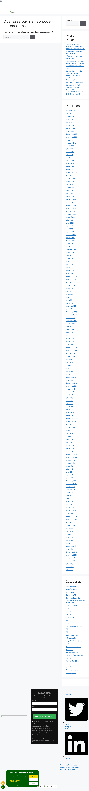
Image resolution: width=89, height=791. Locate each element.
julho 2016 (69, 469)
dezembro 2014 (71, 516)
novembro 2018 (71, 386)
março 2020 (70, 338)
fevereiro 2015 (71, 510)
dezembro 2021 (71, 276)
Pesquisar (69, 20)
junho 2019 (70, 365)
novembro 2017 (71, 421)
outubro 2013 (70, 558)
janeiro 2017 (70, 451)
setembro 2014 (71, 525)
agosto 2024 (70, 181)
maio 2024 (69, 190)
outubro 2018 (70, 389)
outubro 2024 (70, 175)
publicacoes (70, 664)
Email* (34, 706)
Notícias (68, 644)
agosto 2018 (70, 395)
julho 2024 (69, 184)
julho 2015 (69, 496)
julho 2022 (69, 255)
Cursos (68, 614)
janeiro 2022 (70, 273)
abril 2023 (69, 229)
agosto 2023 (70, 217)
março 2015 (70, 507)
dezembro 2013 (71, 552)
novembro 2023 (71, 208)
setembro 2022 (71, 250)
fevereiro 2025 (71, 164)
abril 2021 (69, 300)
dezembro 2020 (71, 312)
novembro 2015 (71, 484)
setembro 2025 (71, 143)
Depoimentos (70, 617)
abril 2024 (69, 193)
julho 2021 (69, 291)
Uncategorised (71, 673)
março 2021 (70, 303)
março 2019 (70, 374)
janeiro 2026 (70, 131)
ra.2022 (68, 667)
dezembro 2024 (71, 170)
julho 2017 (69, 433)
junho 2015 (69, 499)
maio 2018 (69, 404)
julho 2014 (69, 531)
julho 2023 (69, 220)
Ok (83, 23)
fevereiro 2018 (71, 413)
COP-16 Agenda (71, 605)
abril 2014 (69, 540)
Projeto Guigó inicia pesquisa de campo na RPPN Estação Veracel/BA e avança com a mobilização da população (75, 49)
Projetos (69, 658)
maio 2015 (69, 502)
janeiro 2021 (70, 309)
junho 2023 (70, 223)
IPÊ (67, 629)
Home (68, 623)
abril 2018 (69, 407)
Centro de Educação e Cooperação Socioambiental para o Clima (75, 600)
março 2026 (70, 125)
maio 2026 (69, 119)
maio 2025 (69, 155)
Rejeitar (33, 779)
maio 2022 (69, 261)
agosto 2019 (70, 359)
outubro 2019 (70, 353)
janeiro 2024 (70, 202)
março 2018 (70, 410)
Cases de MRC (71, 595)
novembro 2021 (71, 279)
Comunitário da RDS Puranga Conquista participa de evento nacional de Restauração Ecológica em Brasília (74, 89)
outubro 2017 (70, 424)
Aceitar (33, 783)
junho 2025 (70, 152)
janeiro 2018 (70, 416)
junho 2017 (69, 436)
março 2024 (70, 196)
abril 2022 (69, 264)
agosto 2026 (70, 110)
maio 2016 (69, 475)
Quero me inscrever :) (44, 716)
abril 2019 (69, 371)
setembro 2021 (71, 285)
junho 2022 (70, 258)
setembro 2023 (71, 214)
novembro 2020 (71, 315)
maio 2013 (69, 570)
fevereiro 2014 (71, 546)
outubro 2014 (70, 522)
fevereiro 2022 (71, 270)
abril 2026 (69, 122)
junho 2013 (70, 567)
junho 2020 (70, 330)
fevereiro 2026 (71, 128)
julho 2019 (69, 362)
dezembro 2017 (71, 419)
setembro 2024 (71, 178)
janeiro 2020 (70, 344)
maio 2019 (69, 368)
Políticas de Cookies (67, 769)
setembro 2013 (71, 561)
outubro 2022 (70, 247)
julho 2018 (69, 398)
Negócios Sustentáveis (74, 641)
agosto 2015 (70, 493)
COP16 (68, 608)
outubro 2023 (70, 211)
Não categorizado (72, 638)
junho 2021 (69, 294)
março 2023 (70, 232)
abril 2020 (69, 336)
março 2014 (70, 543)
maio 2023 (69, 226)
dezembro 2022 (71, 241)
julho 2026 (69, 113)
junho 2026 (70, 116)
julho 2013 (69, 564)
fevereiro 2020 (71, 341)
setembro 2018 (71, 392)
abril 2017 (69, 442)
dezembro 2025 (71, 134)
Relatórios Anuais (72, 670)
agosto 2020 (70, 324)
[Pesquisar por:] (16, 37)
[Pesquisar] (32, 37)
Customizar (33, 776)
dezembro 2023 (71, 205)
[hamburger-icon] (81, 5)
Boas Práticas (70, 592)
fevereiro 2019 (71, 377)
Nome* (34, 700)
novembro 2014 (71, 519)
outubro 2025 (70, 140)
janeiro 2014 (70, 549)
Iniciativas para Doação (74, 626)
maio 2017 (69, 439)
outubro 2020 (70, 318)
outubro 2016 (70, 460)
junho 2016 (70, 472)
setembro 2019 (71, 356)
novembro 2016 (71, 457)
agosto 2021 (70, 288)
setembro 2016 (71, 463)
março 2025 (70, 161)
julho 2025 (69, 149)
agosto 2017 (70, 430)
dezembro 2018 (71, 383)
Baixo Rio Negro (71, 589)
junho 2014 (70, 534)
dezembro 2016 (71, 454)
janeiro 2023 (70, 238)
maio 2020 (69, 333)
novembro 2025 (71, 137)
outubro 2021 (70, 282)
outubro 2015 (70, 487)
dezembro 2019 (71, 347)
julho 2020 (69, 327)
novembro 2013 (71, 555)
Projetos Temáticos (72, 661)
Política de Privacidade (68, 765)
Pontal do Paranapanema (75, 655)
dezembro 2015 (71, 481)
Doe (67, 620)
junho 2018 (69, 401)
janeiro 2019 (70, 380)
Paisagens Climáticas (73, 647)
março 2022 (70, 267)
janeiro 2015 (70, 513)
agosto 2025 (70, 146)
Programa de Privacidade (69, 767)
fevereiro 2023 (71, 235)
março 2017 (70, 445)
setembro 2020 (71, 321)
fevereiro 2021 (71, 306)
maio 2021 (69, 297)
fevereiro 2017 (71, 448)
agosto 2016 (70, 466)
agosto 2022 (70, 253)
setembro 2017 (71, 427)
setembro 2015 (71, 490)
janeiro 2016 (70, 478)
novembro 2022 (71, 244)
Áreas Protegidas (72, 586)
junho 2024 (70, 187)
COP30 (68, 611)
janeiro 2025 (70, 167)
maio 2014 (69, 537)
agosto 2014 (70, 528)
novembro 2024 (71, 172)
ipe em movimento (72, 635)
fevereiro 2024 (71, 199)
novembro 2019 (71, 350)
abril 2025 (69, 158)
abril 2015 (69, 504)
